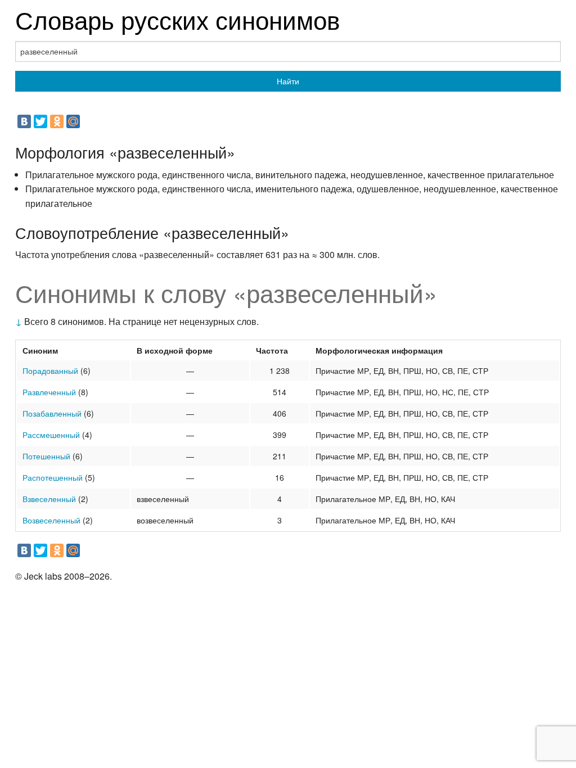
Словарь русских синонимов (177, 19)
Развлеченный (49, 391)
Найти (288, 81)
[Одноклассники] (57, 121)
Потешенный (46, 456)
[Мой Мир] (73, 121)
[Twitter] (40, 121)
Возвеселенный (51, 520)
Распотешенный (52, 477)
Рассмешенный (51, 434)
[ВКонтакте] (24, 121)
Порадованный (50, 370)
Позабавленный (52, 413)
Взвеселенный (49, 498)
